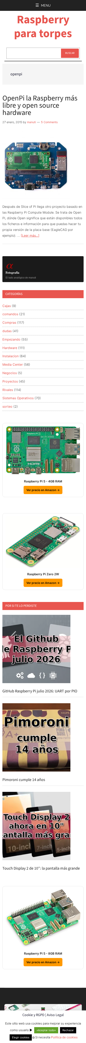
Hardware (9, 348)
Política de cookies (64, 1037)
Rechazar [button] (68, 1030)
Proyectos (10, 381)
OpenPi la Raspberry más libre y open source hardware (39, 105)
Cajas (6, 306)
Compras (9, 322)
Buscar (70, 53)
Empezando (11, 339)
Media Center (12, 364)
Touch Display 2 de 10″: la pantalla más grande (41, 868)
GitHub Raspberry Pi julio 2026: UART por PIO (39, 691)
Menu (46, 5)
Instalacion (10, 356)
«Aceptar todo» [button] (46, 1030)
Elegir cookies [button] (20, 1037)
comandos (10, 314)
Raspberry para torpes (43, 26)
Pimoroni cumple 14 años (23, 780)
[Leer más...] (30, 235)
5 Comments (49, 122)
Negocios (9, 373)
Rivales (7, 390)
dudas (7, 331)
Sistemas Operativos (18, 398)
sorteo (7, 406)
